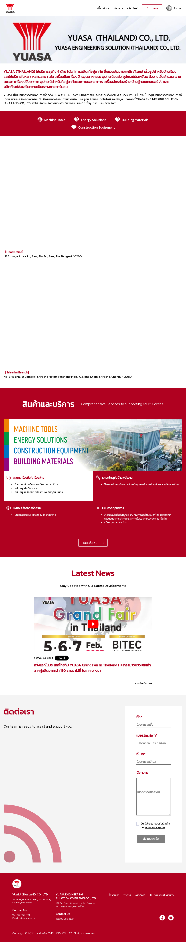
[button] (173, 8)
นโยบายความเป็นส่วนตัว (161, 895)
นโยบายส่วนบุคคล (155, 827)
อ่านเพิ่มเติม (90, 543)
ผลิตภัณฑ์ (132, 8)
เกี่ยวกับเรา (103, 8)
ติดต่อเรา (152, 8)
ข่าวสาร (118, 8)
